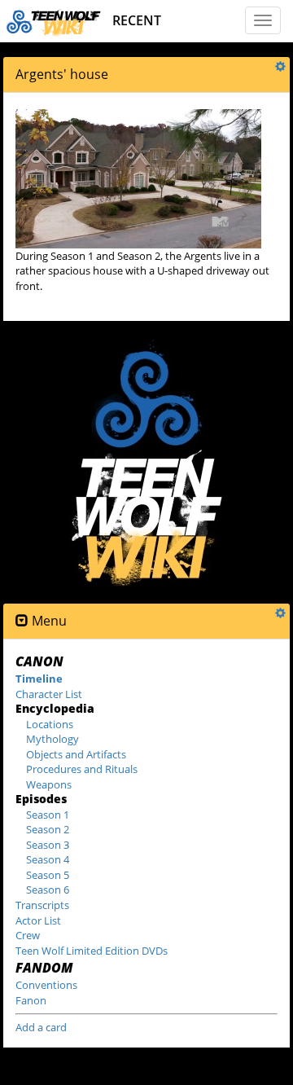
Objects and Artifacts (76, 754)
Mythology (52, 738)
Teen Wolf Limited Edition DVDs (91, 950)
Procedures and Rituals (82, 769)
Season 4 (47, 859)
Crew (27, 935)
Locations (49, 724)
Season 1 (47, 814)
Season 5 (47, 875)
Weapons (49, 784)
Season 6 (47, 889)
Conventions (46, 984)
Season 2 (47, 829)
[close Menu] (21, 621)
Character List (48, 694)
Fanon (30, 1000)
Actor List (38, 920)
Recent (136, 20)
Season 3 (47, 844)
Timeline (39, 678)
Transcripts (42, 905)
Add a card (41, 1027)
